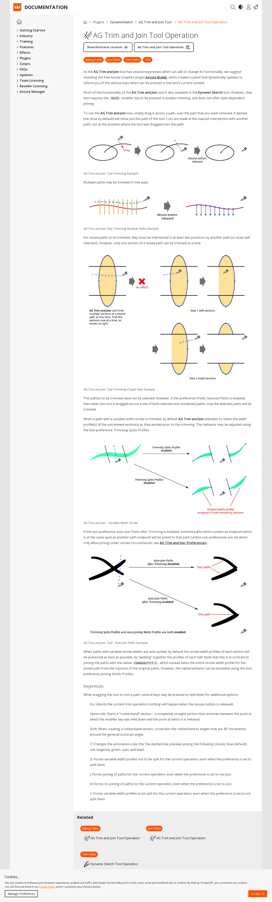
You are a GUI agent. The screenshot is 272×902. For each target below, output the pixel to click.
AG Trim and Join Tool (155, 22)
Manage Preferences (21, 894)
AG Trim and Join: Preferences (183, 543)
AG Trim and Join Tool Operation (202, 22)
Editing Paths (93, 60)
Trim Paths (132, 60)
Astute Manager (32, 91)
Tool (148, 60)
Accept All (257, 894)
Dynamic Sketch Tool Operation (114, 864)
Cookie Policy (47, 886)
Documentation (46, 7)
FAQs (23, 69)
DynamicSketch (121, 22)
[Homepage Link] (19, 22)
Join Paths (113, 60)
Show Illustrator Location (104, 47)
